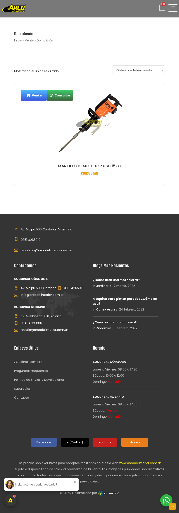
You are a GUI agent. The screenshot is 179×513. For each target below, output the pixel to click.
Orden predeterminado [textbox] (134, 70)
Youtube (105, 442)
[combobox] (138, 69)
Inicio (18, 40)
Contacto (21, 397)
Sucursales (22, 388)
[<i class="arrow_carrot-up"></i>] (172, 506)
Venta (29, 40)
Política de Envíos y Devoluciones (39, 379)
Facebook (43, 442)
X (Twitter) (75, 442)
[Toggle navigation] (173, 8)
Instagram (135, 442)
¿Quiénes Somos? (28, 362)
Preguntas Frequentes (31, 371)
